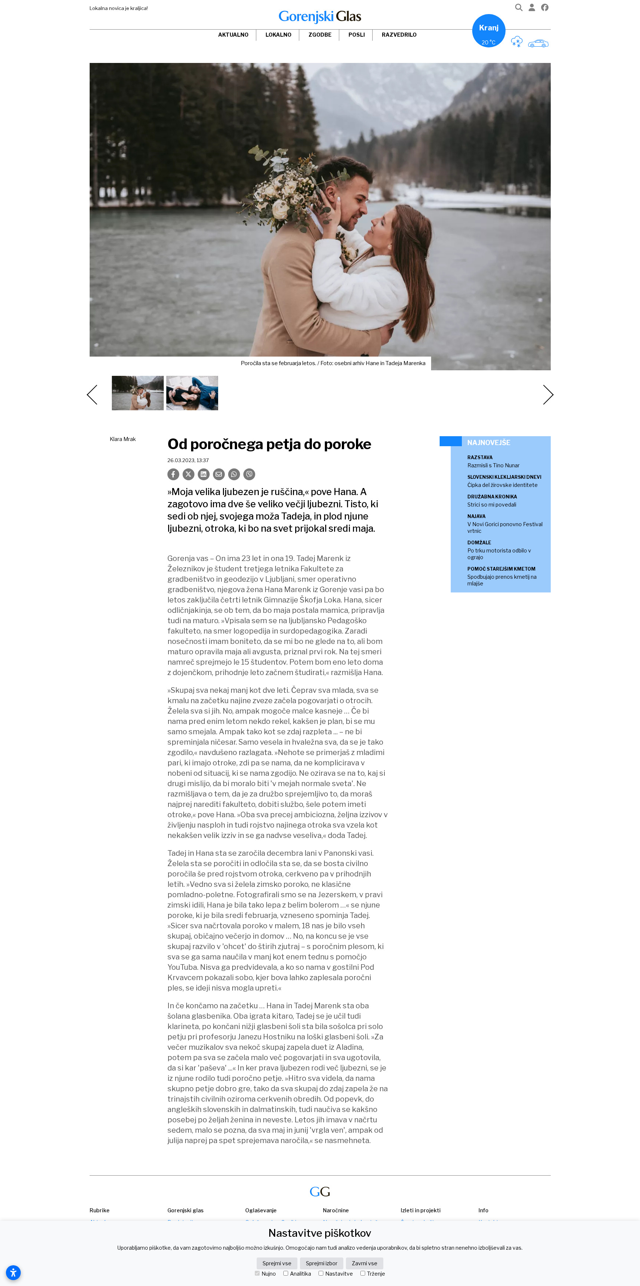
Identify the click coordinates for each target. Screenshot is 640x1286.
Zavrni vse (364, 1263)
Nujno (268, 1274)
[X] (188, 474)
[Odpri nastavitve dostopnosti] (13, 1272)
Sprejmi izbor (321, 1263)
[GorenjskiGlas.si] (320, 17)
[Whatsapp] (234, 474)
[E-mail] (219, 474)
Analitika (300, 1274)
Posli (357, 34)
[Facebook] (545, 9)
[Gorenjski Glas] (320, 1192)
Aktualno (233, 34)
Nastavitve (339, 1274)
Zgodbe (320, 34)
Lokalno (278, 34)
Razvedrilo (399, 34)
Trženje (376, 1274)
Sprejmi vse (277, 1263)
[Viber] (249, 474)
